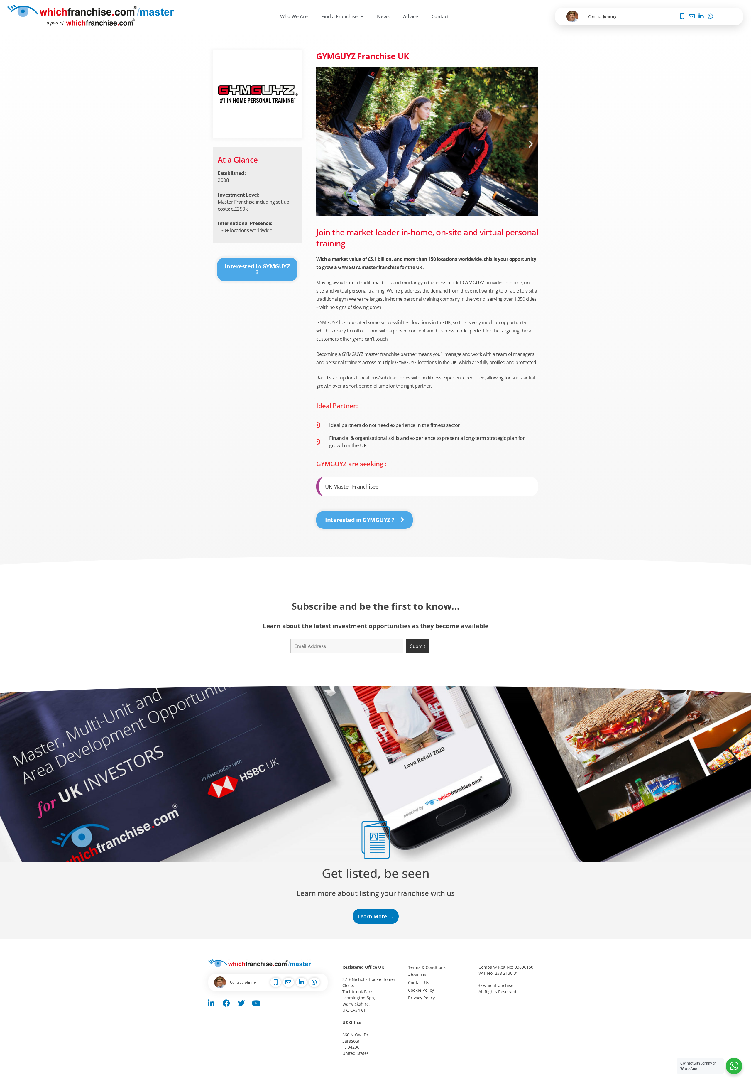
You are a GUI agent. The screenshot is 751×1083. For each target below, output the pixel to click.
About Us (417, 975)
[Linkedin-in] (211, 1003)
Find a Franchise (339, 16)
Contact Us (418, 982)
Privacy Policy (421, 998)
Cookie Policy (421, 990)
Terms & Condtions (427, 967)
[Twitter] (241, 1003)
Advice (410, 16)
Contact (440, 16)
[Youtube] (256, 1003)
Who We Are (294, 16)
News (383, 16)
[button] (324, 144)
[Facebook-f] (226, 1003)
